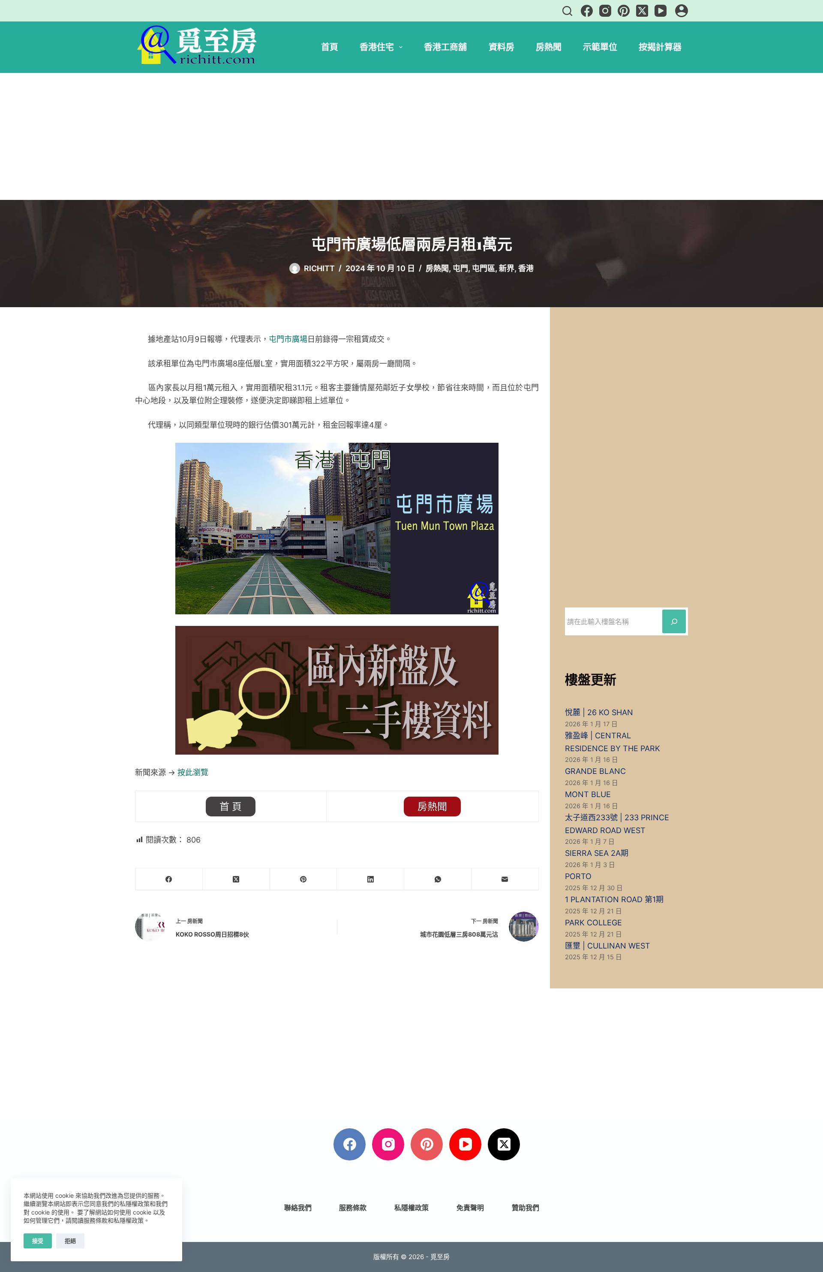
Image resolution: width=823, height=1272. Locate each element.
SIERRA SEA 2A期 (596, 853)
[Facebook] (587, 11)
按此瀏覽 (192, 772)
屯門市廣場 (288, 339)
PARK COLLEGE (593, 922)
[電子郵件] (505, 879)
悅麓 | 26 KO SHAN (599, 712)
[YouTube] (661, 11)
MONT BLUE (588, 794)
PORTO (578, 876)
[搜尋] (567, 11)
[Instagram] (605, 11)
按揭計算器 (660, 47)
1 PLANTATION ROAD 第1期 (614, 899)
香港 (526, 268)
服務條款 (352, 1207)
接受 (37, 1240)
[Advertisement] (411, 136)
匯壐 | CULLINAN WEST (607, 945)
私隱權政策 (411, 1207)
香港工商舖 (445, 47)
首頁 (329, 47)
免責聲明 (470, 1207)
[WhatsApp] (438, 879)
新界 (506, 268)
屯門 (460, 268)
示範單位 (600, 47)
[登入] (681, 10)
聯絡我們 (298, 1207)
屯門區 (483, 268)
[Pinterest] (624, 11)
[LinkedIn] (370, 879)
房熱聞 (549, 47)
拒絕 (70, 1240)
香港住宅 (377, 47)
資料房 (501, 47)
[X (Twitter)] (642, 11)
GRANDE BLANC (595, 771)
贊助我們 (525, 1207)
